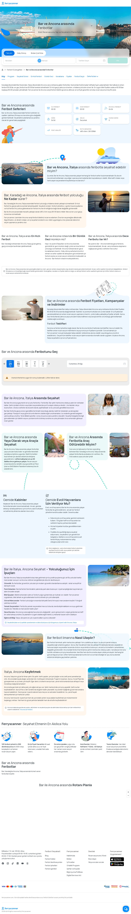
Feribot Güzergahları (14, 70)
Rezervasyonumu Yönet (97, 855)
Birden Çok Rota (37, 53)
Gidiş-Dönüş (21, 53)
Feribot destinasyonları (53, 862)
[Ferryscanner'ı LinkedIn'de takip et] (17, 863)
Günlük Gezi (48, 76)
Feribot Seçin (79, 76)
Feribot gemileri (51, 869)
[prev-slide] (4, 364)
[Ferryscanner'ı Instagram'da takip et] (8, 863)
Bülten (69, 859)
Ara (117, 60)
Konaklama (60, 76)
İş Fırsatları (71, 862)
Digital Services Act (74, 875)
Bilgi (3, 76)
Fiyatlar (69, 76)
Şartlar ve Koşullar (73, 869)
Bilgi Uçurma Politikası (75, 872)
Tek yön (9, 53)
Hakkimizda (71, 855)
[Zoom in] (128, 792)
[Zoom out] (128, 795)
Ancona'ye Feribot (26, 709)
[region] (65, 817)
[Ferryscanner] (10, 3)
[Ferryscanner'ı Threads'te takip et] (27, 863)
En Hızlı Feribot (36, 76)
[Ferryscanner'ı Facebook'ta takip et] (3, 863)
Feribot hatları (50, 859)
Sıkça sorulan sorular (96, 862)
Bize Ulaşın (92, 859)
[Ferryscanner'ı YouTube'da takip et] (22, 863)
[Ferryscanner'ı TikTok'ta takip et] (12, 863)
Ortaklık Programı (73, 865)
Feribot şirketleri (51, 865)
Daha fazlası (91, 76)
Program (11, 76)
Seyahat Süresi (22, 76)
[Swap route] (39, 60)
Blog (46, 855)
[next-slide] (48, 364)
